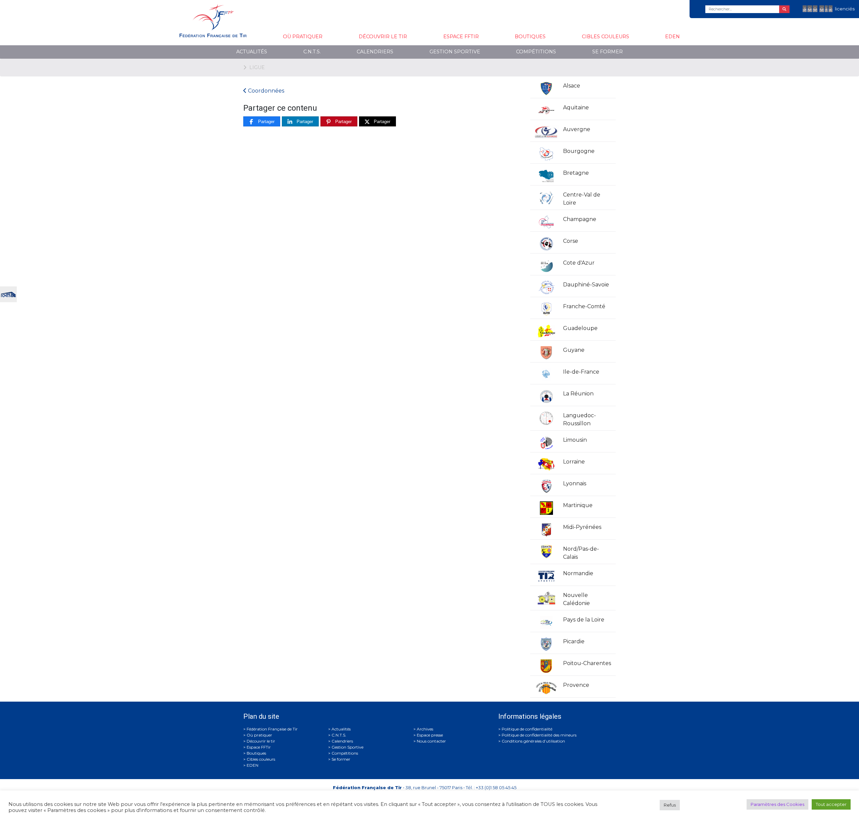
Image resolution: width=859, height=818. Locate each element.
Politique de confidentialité (527, 728)
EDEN (672, 37)
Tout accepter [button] (831, 804)
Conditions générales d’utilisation (533, 741)
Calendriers (375, 52)
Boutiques (530, 37)
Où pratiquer (302, 37)
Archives (425, 728)
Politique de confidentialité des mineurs (539, 735)
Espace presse (430, 735)
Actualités (251, 52)
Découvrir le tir (383, 37)
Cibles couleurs (605, 37)
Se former (607, 52)
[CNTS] (8, 293)
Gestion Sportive (455, 52)
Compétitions (536, 52)
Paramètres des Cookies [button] (777, 804)
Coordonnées (265, 91)
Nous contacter (431, 741)
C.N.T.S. (312, 52)
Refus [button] (670, 805)
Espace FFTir (461, 37)
